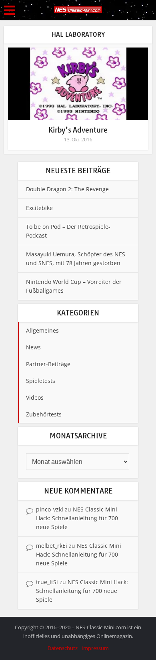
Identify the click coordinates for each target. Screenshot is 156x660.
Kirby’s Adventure (78, 130)
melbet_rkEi (51, 545)
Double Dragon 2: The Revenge (67, 189)
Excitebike (39, 208)
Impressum (95, 648)
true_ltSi (47, 582)
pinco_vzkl (49, 509)
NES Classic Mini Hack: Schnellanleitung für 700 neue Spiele (77, 518)
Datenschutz (63, 648)
